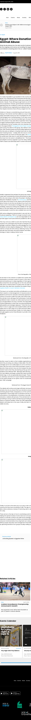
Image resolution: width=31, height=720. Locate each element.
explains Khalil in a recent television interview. (12, 288)
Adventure (18, 648)
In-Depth (2, 34)
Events (13, 17)
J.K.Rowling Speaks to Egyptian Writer (13, 538)
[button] (1, 25)
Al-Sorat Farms (22, 200)
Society (24, 17)
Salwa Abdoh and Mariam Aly (8, 217)
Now (7, 17)
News (18, 17)
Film (30, 17)
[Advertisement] (15, 559)
